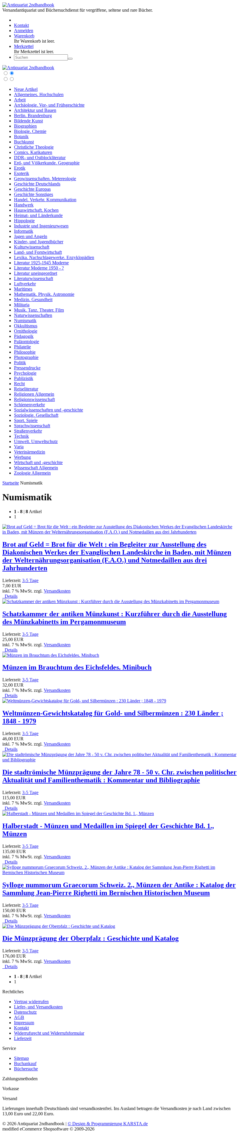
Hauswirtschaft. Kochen (36, 210)
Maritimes (23, 288)
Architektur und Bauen (35, 110)
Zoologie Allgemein (32, 472)
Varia (19, 446)
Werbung (22, 457)
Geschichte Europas (32, 189)
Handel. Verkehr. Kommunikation (45, 199)
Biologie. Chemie (30, 131)
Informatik (23, 231)
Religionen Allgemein (34, 394)
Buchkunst (24, 141)
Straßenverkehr (28, 430)
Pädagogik (24, 336)
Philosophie (25, 352)
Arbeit (20, 99)
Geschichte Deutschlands (37, 183)
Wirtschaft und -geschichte (38, 462)
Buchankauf (25, 1063)
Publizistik (23, 378)
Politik (20, 362)
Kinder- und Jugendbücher (38, 241)
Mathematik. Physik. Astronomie (44, 294)
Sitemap (21, 1058)
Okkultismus (25, 325)
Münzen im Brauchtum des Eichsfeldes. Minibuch (77, 667)
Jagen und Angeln (30, 236)
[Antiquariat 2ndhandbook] (28, 4)
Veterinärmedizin (29, 451)
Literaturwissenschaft (33, 278)
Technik (21, 436)
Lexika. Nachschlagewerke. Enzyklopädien (54, 257)
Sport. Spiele (26, 420)
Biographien (25, 126)
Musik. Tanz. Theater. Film (39, 310)
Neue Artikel (26, 89)
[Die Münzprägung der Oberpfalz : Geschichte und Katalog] (58, 926)
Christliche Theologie (34, 147)
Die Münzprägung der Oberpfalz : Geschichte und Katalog (90, 938)
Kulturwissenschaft (31, 246)
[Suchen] (70, 59)
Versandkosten (57, 590)
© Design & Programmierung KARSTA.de (108, 1123)
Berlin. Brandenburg (33, 115)
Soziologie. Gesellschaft (36, 415)
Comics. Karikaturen (33, 152)
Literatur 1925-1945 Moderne (41, 262)
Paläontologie (26, 341)
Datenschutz (25, 1012)
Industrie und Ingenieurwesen (41, 225)
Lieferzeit (22, 1038)
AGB (19, 1017)
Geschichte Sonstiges (33, 194)
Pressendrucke (27, 367)
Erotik (19, 168)
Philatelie (22, 346)
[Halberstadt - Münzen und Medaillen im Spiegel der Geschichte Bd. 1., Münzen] (78, 813)
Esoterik (21, 173)
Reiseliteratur (26, 388)
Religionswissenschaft (34, 399)
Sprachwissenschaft (32, 425)
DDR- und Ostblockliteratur (40, 157)
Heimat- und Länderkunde (38, 215)
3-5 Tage (30, 580)
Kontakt (21, 1027)
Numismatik (25, 320)
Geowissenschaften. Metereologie (45, 178)
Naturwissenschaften (33, 315)
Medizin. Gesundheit (33, 299)
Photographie (26, 357)
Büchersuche (26, 1068)
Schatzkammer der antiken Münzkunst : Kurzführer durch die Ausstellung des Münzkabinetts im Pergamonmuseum (114, 618)
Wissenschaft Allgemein (36, 467)
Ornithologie (25, 331)
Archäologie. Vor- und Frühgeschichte (49, 105)
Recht (19, 383)
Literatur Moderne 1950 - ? (39, 267)
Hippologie (24, 220)
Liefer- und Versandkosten (38, 1006)
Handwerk (24, 204)
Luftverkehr (25, 283)
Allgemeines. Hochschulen (39, 94)
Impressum (24, 1022)
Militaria (21, 304)
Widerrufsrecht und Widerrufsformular (49, 1033)
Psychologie (25, 373)
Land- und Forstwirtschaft (38, 252)
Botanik (21, 136)
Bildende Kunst (28, 120)
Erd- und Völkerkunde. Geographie (47, 162)
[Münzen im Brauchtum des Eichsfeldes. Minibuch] (50, 655)
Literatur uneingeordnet (35, 273)
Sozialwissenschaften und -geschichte (48, 409)
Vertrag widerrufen (31, 1001)
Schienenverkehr (29, 404)
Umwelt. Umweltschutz (36, 441)
